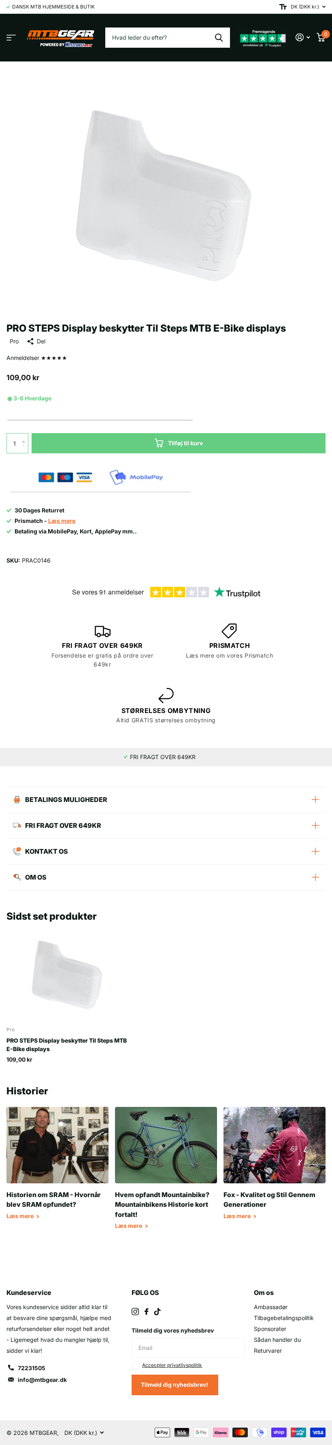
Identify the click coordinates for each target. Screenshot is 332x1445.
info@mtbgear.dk (42, 1379)
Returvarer (268, 1350)
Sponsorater (270, 1328)
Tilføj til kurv (185, 443)
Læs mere (20, 1215)
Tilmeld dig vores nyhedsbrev (173, 1330)
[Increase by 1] (25, 436)
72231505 (31, 1368)
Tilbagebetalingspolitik (284, 1317)
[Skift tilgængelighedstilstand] (283, 7)
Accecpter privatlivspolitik (172, 1365)
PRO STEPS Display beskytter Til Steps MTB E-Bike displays (66, 1044)
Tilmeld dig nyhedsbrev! (175, 1384)
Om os (264, 1292)
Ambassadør (270, 1306)
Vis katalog (11, 37)
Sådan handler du (277, 1339)
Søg (219, 38)
